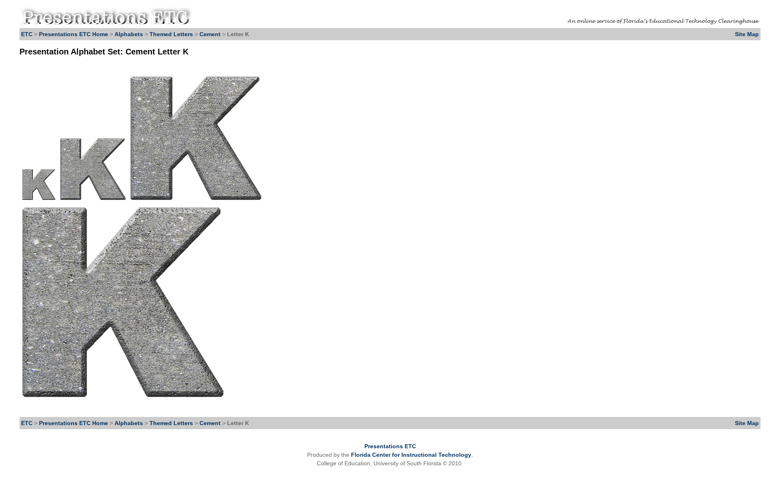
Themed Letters (171, 34)
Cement (210, 34)
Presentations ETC (390, 446)
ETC (26, 34)
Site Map (747, 34)
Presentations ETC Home (73, 34)
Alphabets (129, 34)
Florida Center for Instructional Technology (411, 454)
